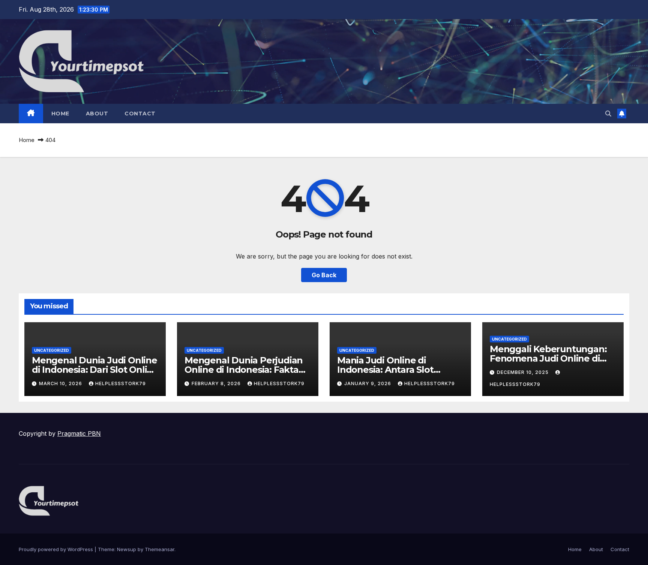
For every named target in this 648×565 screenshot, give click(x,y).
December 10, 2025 (523, 372)
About (97, 113)
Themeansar (159, 549)
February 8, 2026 (217, 383)
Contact (140, 113)
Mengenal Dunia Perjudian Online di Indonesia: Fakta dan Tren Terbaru (243, 369)
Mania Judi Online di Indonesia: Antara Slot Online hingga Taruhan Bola (399, 369)
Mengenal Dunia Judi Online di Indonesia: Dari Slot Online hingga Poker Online (95, 369)
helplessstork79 (120, 383)
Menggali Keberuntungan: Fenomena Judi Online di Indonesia (548, 358)
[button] (608, 113)
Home (60, 113)
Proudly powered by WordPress (56, 549)
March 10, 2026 (61, 383)
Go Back (324, 275)
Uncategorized (51, 350)
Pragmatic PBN (79, 433)
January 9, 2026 (368, 383)
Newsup (126, 549)
